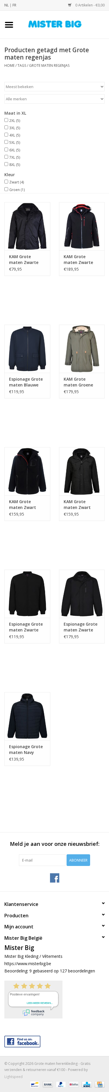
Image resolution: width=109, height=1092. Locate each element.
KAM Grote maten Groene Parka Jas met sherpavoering (78, 382)
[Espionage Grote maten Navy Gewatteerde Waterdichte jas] (27, 716)
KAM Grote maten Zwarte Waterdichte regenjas (23, 259)
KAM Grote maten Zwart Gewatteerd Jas (79, 504)
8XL (14, 164)
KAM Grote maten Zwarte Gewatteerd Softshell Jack (78, 259)
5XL (14, 142)
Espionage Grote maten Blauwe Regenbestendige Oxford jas (26, 382)
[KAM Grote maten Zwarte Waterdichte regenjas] (27, 226)
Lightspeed (13, 1076)
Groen (17, 189)
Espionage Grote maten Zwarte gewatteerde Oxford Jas (26, 627)
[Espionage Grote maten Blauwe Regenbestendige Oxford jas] (27, 349)
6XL (14, 150)
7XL (14, 157)
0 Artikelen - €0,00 (89, 5)
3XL (14, 127)
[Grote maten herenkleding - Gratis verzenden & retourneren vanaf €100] (63, 24)
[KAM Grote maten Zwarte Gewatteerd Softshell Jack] (82, 226)
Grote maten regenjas (49, 65)
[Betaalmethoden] (34, 1084)
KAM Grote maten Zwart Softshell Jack (23, 504)
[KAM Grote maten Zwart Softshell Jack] (27, 471)
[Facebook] (54, 1040)
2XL (14, 120)
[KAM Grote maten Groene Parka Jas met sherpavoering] (82, 349)
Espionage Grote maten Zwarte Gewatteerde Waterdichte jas (80, 627)
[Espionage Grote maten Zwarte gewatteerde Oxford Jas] (27, 594)
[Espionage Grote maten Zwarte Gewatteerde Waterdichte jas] (82, 594)
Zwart (16, 182)
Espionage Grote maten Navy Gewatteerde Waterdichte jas (26, 749)
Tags (21, 65)
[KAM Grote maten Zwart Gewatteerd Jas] (82, 471)
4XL (14, 135)
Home (9, 65)
